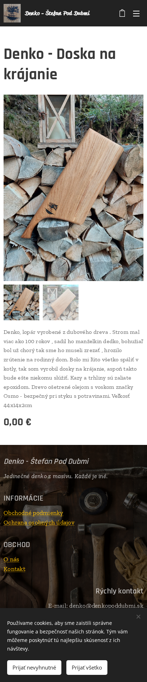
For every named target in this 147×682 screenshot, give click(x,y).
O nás (11, 559)
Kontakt (14, 568)
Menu (136, 13)
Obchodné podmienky (34, 512)
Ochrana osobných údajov (39, 522)
